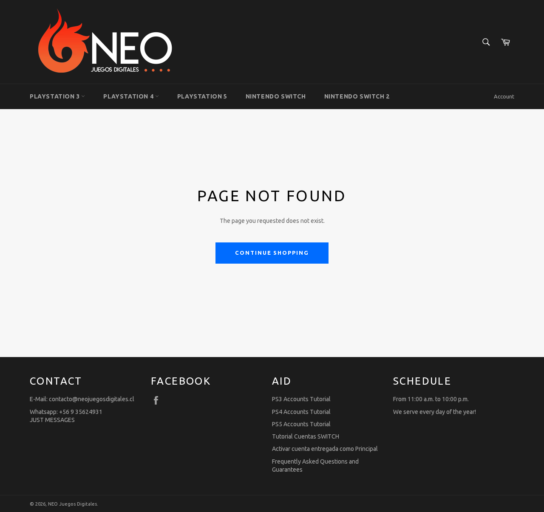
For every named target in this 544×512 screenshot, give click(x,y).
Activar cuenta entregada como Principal (325, 448)
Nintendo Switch (276, 96)
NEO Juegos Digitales (72, 503)
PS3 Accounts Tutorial (301, 399)
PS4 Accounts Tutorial (301, 411)
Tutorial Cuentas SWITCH (305, 436)
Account (504, 96)
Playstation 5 (202, 96)
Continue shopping (272, 253)
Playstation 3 (55, 96)
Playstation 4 (129, 96)
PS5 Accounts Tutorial (301, 424)
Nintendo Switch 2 (357, 96)
